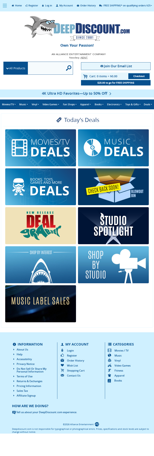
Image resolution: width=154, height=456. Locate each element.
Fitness (118, 370)
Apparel (119, 375)
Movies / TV (121, 350)
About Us (22, 349)
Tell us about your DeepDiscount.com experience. (46, 412)
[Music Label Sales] (40, 303)
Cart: (103, 76)
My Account (66, 5)
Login (70, 350)
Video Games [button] (50, 104)
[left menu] (4, 6)
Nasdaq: (78, 57)
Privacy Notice (25, 364)
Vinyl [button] (34, 104)
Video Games (122, 365)
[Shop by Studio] (113, 264)
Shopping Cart (75, 370)
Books (118, 380)
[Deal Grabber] (40, 225)
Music (118, 355)
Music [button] (22, 104)
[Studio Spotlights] (113, 225)
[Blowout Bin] (113, 186)
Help (19, 354)
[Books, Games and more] (40, 186)
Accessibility (24, 359)
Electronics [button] (113, 104)
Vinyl (117, 360)
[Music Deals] (113, 147)
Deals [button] (147, 104)
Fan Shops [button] (69, 104)
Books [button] (98, 104)
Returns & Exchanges (29, 381)
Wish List (72, 365)
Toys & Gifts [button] (132, 104)
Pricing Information (29, 386)
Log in (48, 5)
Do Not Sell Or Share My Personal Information (32, 370)
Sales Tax (22, 390)
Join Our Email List (118, 66)
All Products (17, 68)
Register (33, 5)
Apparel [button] (84, 104)
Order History (88, 5)
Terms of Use (24, 376)
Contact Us (73, 375)
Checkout (139, 76)
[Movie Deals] (40, 147)
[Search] (69, 68)
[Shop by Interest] (40, 264)
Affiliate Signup (26, 395)
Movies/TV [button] (8, 104)
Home (18, 5)
